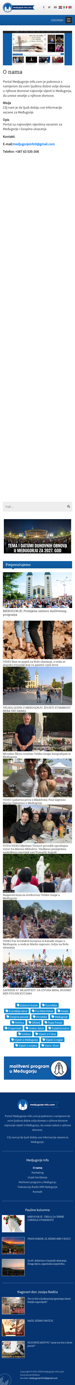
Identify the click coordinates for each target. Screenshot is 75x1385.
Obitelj (36, 1022)
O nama (37, 1167)
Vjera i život (52, 1045)
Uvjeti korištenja (37, 1177)
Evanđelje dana (18, 1011)
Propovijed (14, 1028)
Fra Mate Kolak (44, 1011)
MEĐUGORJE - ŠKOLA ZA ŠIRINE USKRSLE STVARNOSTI (46, 1218)
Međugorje (61, 1017)
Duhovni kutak (29, 1005)
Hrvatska (41, 1017)
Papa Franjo (55, 1022)
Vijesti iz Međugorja (26, 1040)
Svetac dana (36, 1028)
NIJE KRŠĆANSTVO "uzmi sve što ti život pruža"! (50, 1344)
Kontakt (37, 1191)
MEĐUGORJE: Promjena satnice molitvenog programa (34, 612)
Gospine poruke (19, 1017)
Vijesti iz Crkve (47, 1034)
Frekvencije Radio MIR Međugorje (37, 1187)
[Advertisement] (37, 321)
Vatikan (26, 1034)
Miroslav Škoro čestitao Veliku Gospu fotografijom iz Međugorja (37, 755)
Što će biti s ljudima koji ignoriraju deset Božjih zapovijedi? (49, 1300)
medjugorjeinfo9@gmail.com (34, 144)
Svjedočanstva (60, 1028)
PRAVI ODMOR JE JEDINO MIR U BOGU (49, 1238)
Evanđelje (51, 1005)
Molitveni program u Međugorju (37, 1182)
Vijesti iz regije (54, 1040)
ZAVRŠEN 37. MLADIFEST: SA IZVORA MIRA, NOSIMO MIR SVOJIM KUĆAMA (37, 991)
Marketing (38, 1172)
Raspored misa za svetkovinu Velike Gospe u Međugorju (31, 896)
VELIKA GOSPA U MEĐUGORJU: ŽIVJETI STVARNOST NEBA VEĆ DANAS (37, 709)
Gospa (64, 1011)
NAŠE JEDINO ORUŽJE (40, 1320)
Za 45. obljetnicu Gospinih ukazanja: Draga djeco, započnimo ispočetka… (47, 1262)
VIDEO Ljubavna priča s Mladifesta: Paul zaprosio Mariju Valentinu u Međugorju (34, 801)
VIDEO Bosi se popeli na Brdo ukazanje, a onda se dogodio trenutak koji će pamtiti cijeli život (34, 663)
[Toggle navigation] (68, 20)
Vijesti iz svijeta (28, 1045)
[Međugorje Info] (19, 7)
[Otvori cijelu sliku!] (37, 47)
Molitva (19, 1022)
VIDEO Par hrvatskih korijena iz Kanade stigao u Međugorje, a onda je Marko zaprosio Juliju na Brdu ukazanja (36, 944)
